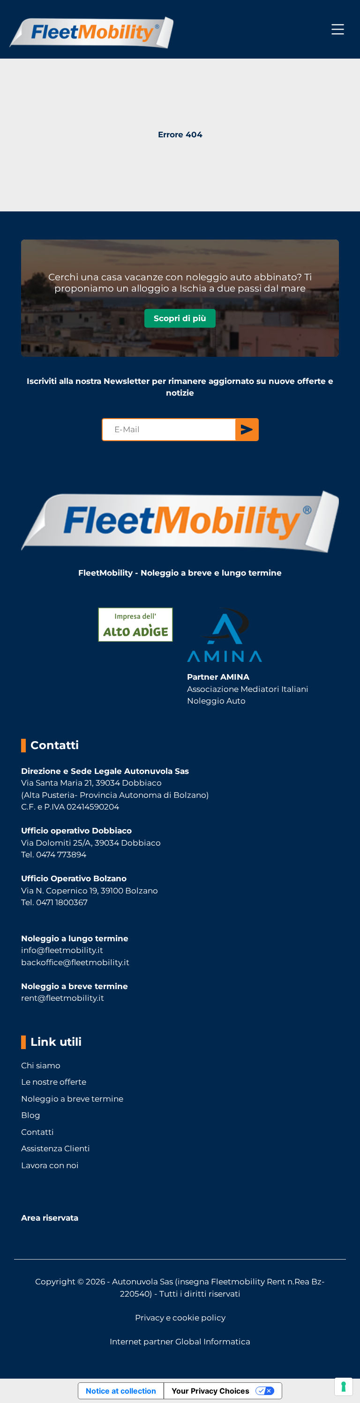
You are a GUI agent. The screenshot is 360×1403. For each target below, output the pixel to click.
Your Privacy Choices (210, 1390)
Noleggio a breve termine (72, 1098)
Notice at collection (121, 1390)
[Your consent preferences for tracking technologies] (343, 1386)
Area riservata (49, 1218)
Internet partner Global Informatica (180, 1341)
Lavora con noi (50, 1165)
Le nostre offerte (53, 1082)
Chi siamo (40, 1065)
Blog (30, 1115)
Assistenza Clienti (55, 1148)
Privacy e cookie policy (180, 1317)
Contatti (37, 1132)
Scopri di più (180, 318)
